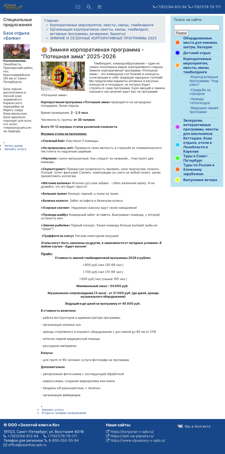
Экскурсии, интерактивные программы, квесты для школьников (200, 127)
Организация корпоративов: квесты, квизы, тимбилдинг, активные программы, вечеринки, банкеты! (99, 31)
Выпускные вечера (200, 180)
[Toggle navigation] (99, 7)
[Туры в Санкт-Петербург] (177, 158)
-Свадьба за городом (199, 92)
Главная (51, 20)
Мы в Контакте (197, 426)
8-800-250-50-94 (63, 440)
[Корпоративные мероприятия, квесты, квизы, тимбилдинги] (177, 65)
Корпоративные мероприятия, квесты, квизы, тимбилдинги (197, 65)
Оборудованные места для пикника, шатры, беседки (200, 42)
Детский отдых (197, 53)
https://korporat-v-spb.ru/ (131, 431)
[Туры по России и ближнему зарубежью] (177, 169)
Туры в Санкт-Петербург (196, 158)
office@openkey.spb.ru (26, 445)
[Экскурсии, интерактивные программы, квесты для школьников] (177, 126)
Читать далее (13, 145)
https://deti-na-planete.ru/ (131, 436)
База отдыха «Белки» (16, 35)
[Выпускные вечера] (177, 179)
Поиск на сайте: (188, 19)
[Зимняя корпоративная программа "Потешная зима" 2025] (63, 76)
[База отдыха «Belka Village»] (16, 51)
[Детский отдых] (177, 52)
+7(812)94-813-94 (171, 7)
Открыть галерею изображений (64, 413)
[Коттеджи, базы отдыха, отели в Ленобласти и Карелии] (177, 144)
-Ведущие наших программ (204, 110)
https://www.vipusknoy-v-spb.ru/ (137, 440)
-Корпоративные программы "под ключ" (203, 81)
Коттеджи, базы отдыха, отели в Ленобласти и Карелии (197, 145)
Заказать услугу (53, 409)
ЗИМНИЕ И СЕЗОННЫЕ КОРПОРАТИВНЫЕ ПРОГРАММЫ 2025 (103, 38)
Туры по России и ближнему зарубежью (198, 169)
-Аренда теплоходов (199, 101)
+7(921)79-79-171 (206, 7)
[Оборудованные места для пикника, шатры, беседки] (177, 42)
